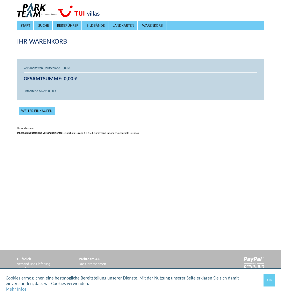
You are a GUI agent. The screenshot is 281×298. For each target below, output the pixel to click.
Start (25, 26)
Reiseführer (67, 26)
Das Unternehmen (92, 264)
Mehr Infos (16, 289)
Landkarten (123, 26)
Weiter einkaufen (36, 111)
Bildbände (95, 26)
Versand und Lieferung (33, 264)
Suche (43, 26)
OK (269, 280)
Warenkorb (152, 26)
